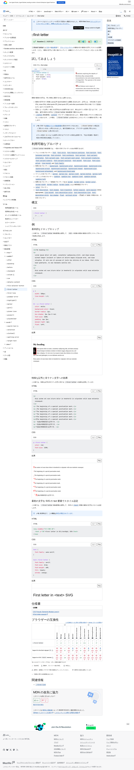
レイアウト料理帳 (10, 200)
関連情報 (111, 43)
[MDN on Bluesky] (7, 750)
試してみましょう (114, 25)
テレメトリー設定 (48, 763)
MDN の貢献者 (47, 710)
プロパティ (8, 234)
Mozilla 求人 (58, 746)
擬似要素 (54, 47)
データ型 (7, 355)
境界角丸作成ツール (11, 211)
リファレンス (7, 230)
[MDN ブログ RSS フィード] (17, 750)
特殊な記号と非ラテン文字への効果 (50, 378)
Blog (100, 11)
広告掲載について (60, 749)
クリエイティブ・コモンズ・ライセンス (73, 767)
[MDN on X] (10, 750)
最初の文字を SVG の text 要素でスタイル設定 (55, 501)
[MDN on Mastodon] (14, 750)
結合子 (6, 242)
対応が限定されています (64, 513)
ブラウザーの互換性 (114, 40)
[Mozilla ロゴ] (9, 762)
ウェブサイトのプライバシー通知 (28, 763)
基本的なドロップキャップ (45, 229)
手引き (5, 196)
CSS (47, 47)
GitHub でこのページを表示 (42, 713)
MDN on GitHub (85, 752)
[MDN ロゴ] (6, 735)
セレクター (8, 238)
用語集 (108, 752)
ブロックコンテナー (66, 47)
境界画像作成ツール (11, 208)
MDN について (59, 739)
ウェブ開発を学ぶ (112, 742)
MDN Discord (84, 749)
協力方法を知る (38, 704)
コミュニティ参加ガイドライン (76, 763)
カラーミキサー (10, 222)
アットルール (8, 348)
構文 (109, 31)
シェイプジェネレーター (13, 226)
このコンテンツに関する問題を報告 (66, 713)
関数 (5, 359)
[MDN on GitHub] (4, 750)
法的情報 (60, 763)
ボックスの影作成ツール (13, 215)
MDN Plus (57, 752)
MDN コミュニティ (86, 739)
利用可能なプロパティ (115, 28)
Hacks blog (110, 756)
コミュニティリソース (87, 742)
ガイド (5, 30)
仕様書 (110, 37)
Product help (58, 756)
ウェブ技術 (110, 739)
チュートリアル (111, 749)
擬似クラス (50, 126)
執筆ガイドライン (86, 746)
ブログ (56, 742)
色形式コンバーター (11, 219)
